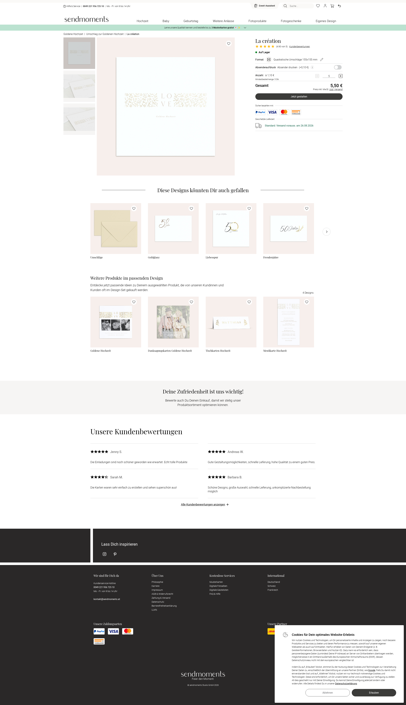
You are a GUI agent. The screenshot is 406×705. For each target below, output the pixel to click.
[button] (325, 6)
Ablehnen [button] (327, 692)
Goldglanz (154, 257)
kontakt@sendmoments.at (107, 599)
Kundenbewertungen (299, 46)
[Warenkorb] (332, 6)
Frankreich (273, 589)
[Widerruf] (339, 6)
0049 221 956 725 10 (93, 6)
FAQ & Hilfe (215, 593)
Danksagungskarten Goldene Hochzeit (170, 350)
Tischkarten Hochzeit (218, 350)
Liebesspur (212, 257)
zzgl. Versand (336, 89)
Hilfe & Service (73, 6)
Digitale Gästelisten (219, 589)
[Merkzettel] (318, 6)
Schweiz (272, 585)
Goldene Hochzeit (100, 350)
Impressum (157, 589)
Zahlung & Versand (161, 597)
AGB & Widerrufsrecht (162, 593)
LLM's (154, 609)
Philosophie (157, 581)
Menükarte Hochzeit (275, 350)
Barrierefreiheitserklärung (164, 605)
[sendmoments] (86, 19)
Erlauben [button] (374, 692)
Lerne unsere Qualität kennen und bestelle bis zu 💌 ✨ (202, 27)
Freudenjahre (270, 257)
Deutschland (274, 581)
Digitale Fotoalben (218, 585)
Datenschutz (158, 601)
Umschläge (96, 257)
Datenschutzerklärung (346, 683)
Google (371, 670)
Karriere (155, 585)
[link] (115, 228)
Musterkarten (216, 581)
